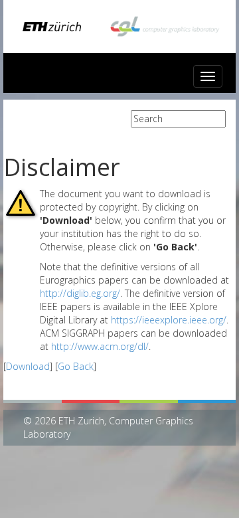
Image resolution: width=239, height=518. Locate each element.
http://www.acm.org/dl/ (100, 346)
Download (28, 366)
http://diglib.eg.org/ (80, 293)
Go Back (76, 366)
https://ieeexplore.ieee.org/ (168, 319)
